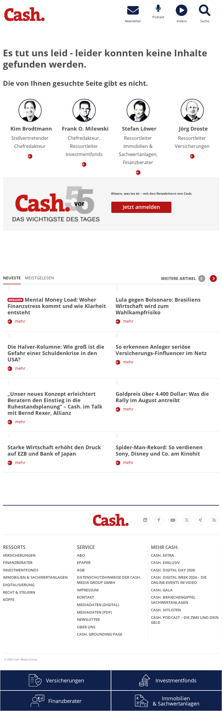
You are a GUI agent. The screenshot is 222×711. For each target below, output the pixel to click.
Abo (81, 555)
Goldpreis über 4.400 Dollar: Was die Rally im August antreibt (162, 397)
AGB (81, 570)
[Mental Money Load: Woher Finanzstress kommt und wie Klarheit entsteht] (15, 299)
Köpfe (8, 599)
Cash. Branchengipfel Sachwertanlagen (173, 600)
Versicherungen (19, 555)
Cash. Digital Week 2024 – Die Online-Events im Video (179, 580)
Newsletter (88, 619)
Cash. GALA (162, 590)
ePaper (83, 562)
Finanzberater (17, 562)
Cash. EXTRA (162, 555)
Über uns (86, 627)
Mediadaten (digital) (98, 604)
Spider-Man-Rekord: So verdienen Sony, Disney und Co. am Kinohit (159, 450)
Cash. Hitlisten (166, 609)
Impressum (88, 590)
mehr (20, 321)
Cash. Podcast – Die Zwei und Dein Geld (185, 620)
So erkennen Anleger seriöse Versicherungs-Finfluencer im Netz (161, 350)
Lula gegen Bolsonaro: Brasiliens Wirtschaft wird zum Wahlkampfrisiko (158, 306)
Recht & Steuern (19, 592)
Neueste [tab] (12, 278)
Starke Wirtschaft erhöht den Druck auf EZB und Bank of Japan (54, 450)
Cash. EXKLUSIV (165, 562)
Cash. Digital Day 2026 (173, 570)
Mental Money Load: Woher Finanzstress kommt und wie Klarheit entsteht (57, 306)
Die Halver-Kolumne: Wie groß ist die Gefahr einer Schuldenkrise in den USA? (56, 353)
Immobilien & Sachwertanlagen (35, 577)
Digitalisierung (18, 584)
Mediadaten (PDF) (94, 612)
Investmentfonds (20, 570)
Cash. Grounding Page (99, 634)
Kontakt (85, 597)
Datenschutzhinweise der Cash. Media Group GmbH (109, 580)
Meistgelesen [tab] (39, 278)
